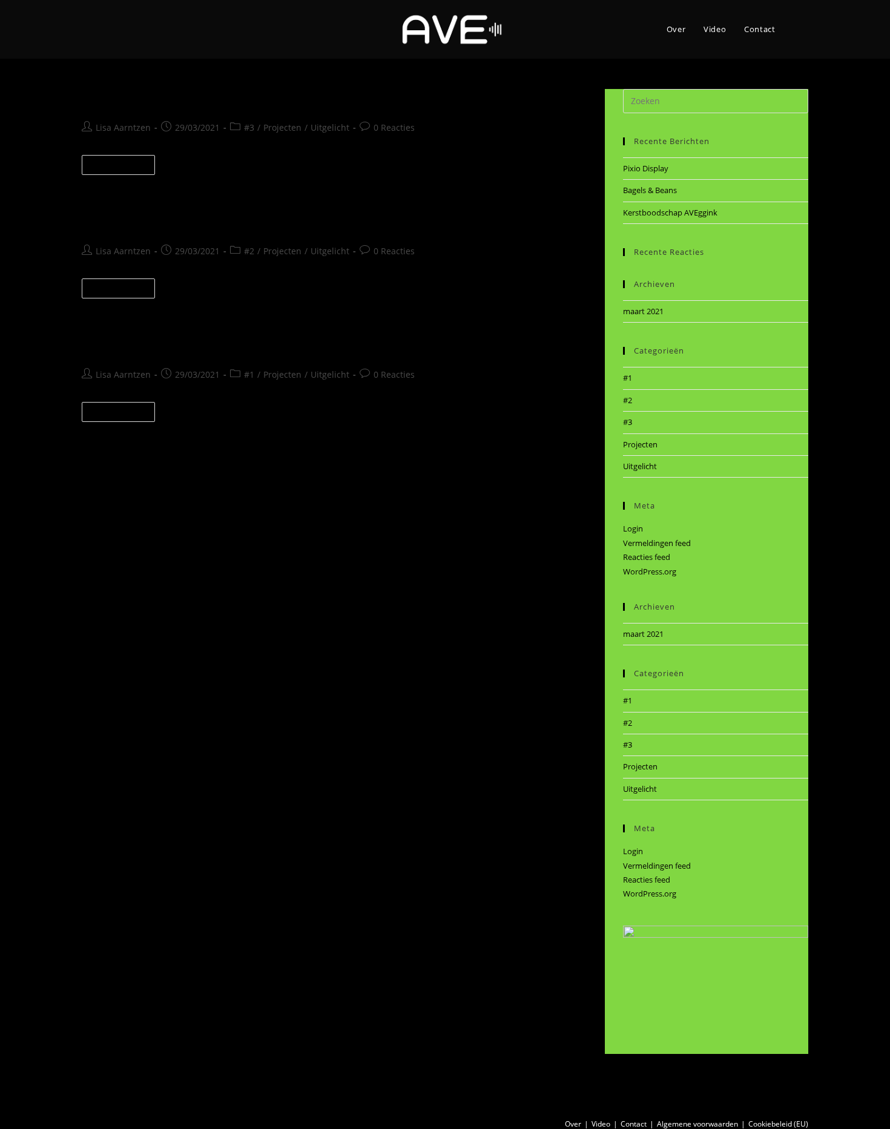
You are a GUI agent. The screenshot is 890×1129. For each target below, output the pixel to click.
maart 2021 (643, 311)
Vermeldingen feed (657, 543)
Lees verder (123, 167)
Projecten (282, 127)
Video (601, 1124)
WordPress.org (649, 571)
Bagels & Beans (138, 222)
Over (573, 1124)
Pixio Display (129, 99)
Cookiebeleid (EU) (778, 1124)
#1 (249, 374)
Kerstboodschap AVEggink (177, 345)
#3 (249, 127)
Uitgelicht (330, 127)
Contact (634, 1124)
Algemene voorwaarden (697, 1124)
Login (633, 528)
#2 (249, 251)
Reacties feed (646, 556)
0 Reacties (394, 127)
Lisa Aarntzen (123, 127)
